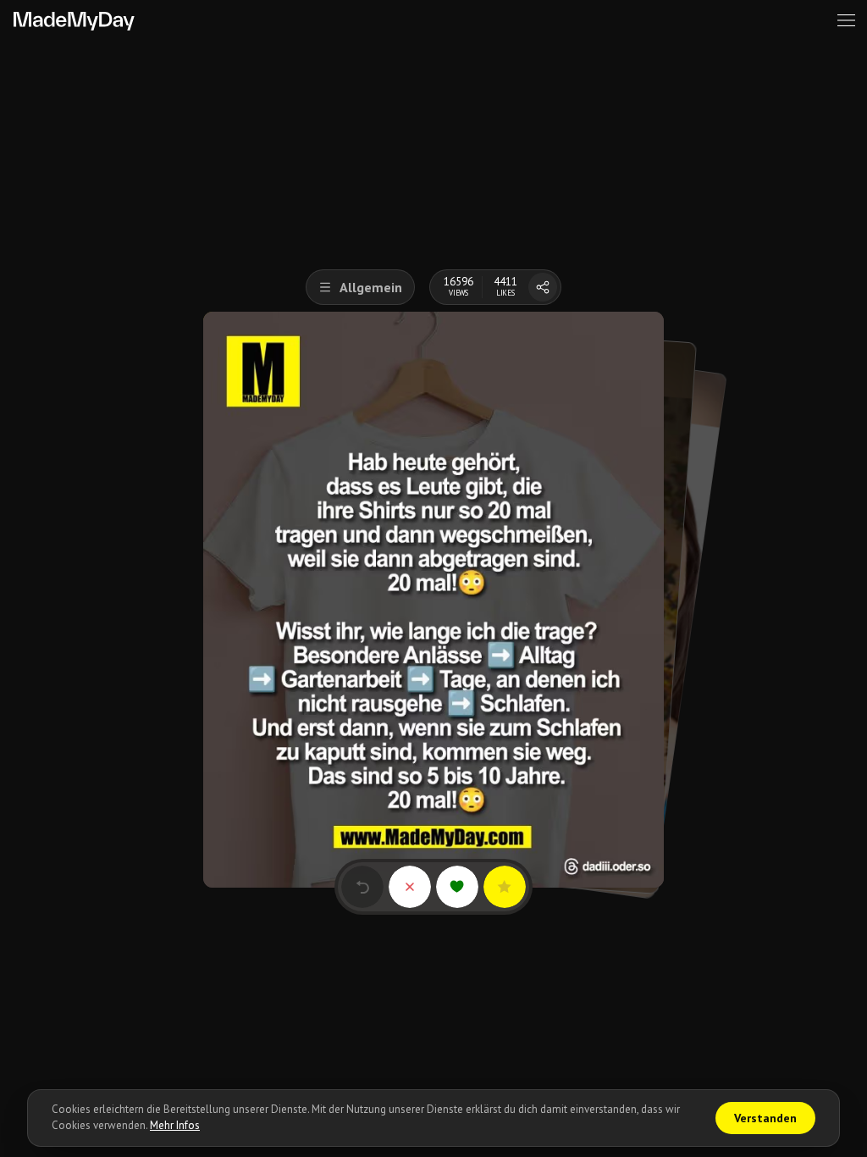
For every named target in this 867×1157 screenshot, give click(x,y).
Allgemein (371, 287)
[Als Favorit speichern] (504, 887)
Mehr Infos (175, 1125)
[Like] (457, 887)
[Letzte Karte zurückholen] (362, 887)
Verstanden (765, 1118)
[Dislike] (410, 887)
